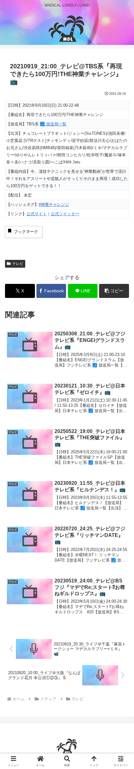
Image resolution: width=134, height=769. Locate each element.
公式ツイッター (65, 214)
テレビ (17, 263)
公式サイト (36, 214)
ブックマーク (26, 231)
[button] (114, 291)
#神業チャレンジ (54, 204)
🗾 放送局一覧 (53, 124)
